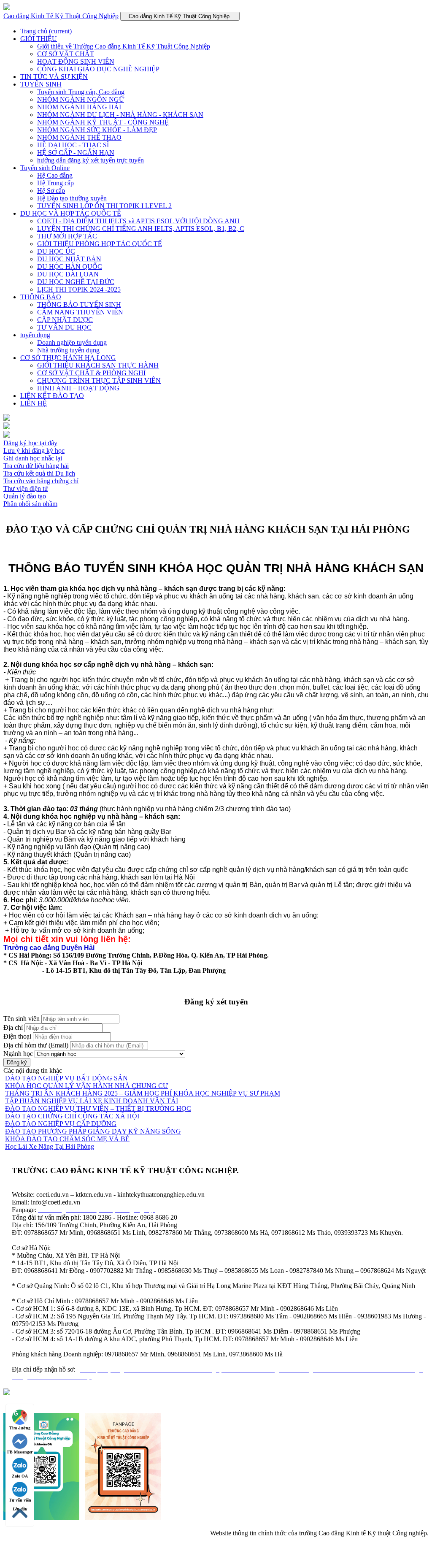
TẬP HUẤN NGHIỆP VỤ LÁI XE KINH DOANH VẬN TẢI (91, 1100)
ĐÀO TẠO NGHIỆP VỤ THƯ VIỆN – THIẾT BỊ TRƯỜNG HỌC (98, 1108)
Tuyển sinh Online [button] (45, 167)
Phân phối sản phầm (30, 503)
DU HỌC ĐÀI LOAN (68, 274)
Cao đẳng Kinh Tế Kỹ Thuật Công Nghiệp (61, 15)
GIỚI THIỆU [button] (38, 38)
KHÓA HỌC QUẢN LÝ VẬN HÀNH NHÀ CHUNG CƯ (86, 1085)
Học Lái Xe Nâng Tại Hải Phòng (49, 1146)
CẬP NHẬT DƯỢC (65, 319)
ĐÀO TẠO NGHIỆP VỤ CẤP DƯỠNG (60, 1123)
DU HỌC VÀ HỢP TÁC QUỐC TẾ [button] (70, 213)
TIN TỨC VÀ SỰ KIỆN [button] (54, 76)
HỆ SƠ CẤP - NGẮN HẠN (75, 152)
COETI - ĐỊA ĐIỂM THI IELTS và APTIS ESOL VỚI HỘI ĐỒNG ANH (138, 221)
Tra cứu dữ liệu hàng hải (36, 465)
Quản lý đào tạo (24, 496)
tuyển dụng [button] (35, 334)
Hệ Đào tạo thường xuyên (72, 198)
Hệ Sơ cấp (51, 190)
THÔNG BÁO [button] (40, 296)
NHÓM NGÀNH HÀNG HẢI (79, 107)
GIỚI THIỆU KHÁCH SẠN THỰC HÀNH (98, 365)
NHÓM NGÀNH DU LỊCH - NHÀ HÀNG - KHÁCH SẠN (120, 114)
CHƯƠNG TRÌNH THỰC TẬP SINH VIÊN (99, 380)
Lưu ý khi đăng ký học (34, 450)
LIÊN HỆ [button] (33, 403)
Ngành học (18, 1053)
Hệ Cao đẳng (55, 175)
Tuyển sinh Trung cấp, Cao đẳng (80, 91)
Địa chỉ (13, 1027)
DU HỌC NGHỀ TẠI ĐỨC (75, 281)
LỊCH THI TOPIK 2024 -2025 (79, 289)
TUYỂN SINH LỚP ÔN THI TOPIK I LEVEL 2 (104, 205)
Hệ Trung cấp (55, 183)
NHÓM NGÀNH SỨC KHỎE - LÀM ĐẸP (97, 129)
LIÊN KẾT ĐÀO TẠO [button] (52, 395)
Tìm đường (19, 1428)
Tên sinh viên (21, 1018)
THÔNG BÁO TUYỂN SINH (79, 304)
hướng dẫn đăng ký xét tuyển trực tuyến (90, 160)
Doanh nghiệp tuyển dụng (72, 342)
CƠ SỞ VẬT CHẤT (65, 53)
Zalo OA (20, 1476)
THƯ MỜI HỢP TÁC (67, 236)
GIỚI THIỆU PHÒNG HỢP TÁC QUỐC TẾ (99, 243)
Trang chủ (46, 31)
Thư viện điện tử (25, 488)
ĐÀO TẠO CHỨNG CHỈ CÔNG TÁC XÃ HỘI (72, 1116)
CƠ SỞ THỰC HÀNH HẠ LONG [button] (68, 357)
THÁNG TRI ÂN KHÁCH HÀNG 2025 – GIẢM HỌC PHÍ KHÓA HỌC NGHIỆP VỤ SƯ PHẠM (142, 1093)
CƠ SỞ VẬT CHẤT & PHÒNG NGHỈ (91, 372)
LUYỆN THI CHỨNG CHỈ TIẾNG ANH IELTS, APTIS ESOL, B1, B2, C (140, 228)
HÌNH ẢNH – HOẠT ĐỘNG (78, 388)
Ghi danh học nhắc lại (32, 458)
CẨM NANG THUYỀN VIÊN (80, 312)
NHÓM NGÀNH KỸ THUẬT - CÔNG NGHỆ (103, 122)
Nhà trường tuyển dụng (68, 350)
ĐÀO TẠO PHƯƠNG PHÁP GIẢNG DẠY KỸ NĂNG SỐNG (93, 1131)
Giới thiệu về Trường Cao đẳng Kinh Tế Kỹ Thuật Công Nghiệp (123, 46)
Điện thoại (17, 1036)
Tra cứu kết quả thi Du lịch (39, 473)
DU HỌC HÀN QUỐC (69, 266)
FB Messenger (19, 1452)
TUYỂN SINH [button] (41, 84)
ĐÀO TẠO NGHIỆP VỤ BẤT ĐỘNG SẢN (66, 1078)
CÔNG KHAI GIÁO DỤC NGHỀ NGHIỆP (98, 69)
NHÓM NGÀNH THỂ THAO (79, 137)
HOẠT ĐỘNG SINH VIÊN (75, 61)
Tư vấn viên (20, 1500)
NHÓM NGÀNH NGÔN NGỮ (80, 99)
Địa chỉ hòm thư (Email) (35, 1045)
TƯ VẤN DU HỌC (64, 327)
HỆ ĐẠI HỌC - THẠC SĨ (73, 145)
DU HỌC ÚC (56, 251)
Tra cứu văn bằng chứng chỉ (40, 480)
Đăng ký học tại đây (30, 443)
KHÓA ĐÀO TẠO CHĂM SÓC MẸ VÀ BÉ (67, 1138)
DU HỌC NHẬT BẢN (69, 259)
